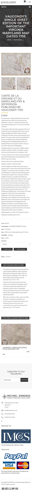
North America (18, 40)
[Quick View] (16, 334)
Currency (3, 241)
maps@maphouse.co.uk (10, 410)
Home (9, 40)
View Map (24, 344)
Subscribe (24, 379)
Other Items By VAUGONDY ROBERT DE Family (15, 318)
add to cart (7, 249)
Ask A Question (21, 249)
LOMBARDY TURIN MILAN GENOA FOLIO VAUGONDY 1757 (15, 348)
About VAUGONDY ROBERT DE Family (13, 265)
